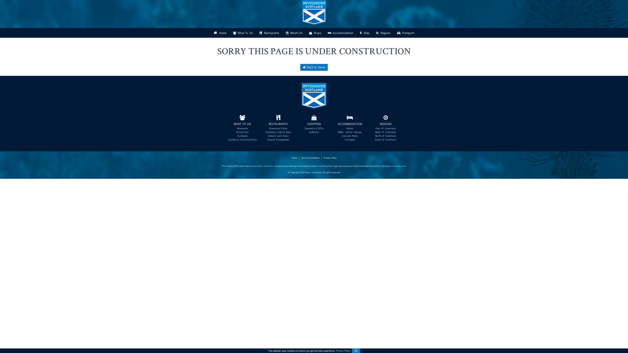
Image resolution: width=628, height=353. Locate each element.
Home (222, 33)
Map (365, 33)
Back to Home (315, 67)
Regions (384, 33)
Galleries (314, 132)
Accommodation (342, 33)
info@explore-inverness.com (392, 166)
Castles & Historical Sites (242, 139)
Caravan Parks (350, 135)
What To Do (245, 33)
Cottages (350, 139)
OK (356, 350)
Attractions (242, 132)
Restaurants (271, 33)
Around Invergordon (278, 139)
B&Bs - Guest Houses (350, 132)
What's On (296, 33)
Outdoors (242, 135)
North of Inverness (385, 135)
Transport (407, 33)
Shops (317, 33)
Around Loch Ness (278, 135)
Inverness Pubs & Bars (278, 132)
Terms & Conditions (310, 157)
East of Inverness (386, 128)
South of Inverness (385, 139)
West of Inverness (385, 132)
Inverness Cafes (278, 128)
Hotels (349, 128)
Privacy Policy (330, 157)
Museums (242, 128)
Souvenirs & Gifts (314, 128)
